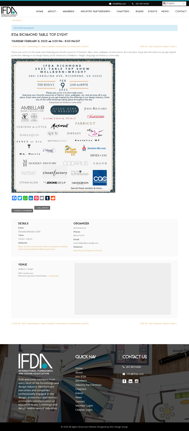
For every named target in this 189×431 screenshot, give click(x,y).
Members (81, 380)
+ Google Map (53, 276)
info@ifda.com (119, 3)
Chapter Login (83, 409)
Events (79, 393)
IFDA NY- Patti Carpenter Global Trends (158, 46)
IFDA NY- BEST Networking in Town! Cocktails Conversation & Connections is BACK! (50, 46)
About (79, 372)
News (78, 397)
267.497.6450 (142, 3)
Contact (80, 401)
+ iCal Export (42, 208)
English (170, 3)
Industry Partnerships (88, 384)
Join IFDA (80, 376)
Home (78, 368)
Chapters (80, 389)
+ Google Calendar (22, 211)
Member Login (84, 405)
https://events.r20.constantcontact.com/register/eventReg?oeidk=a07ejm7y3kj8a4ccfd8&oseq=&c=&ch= (43, 247)
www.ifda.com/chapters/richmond (87, 250)
